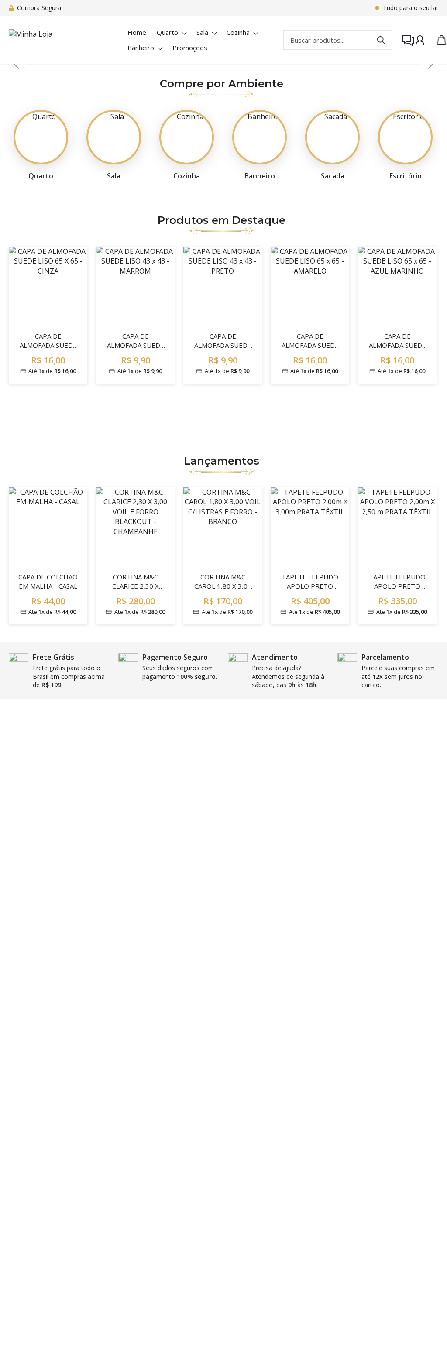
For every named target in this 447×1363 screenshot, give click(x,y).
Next (429, 64)
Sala (202, 32)
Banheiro (140, 47)
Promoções (189, 47)
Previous (17, 64)
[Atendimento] (402, 40)
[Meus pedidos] (420, 40)
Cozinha (238, 32)
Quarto (167, 32)
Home (136, 32)
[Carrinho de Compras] (437, 40)
